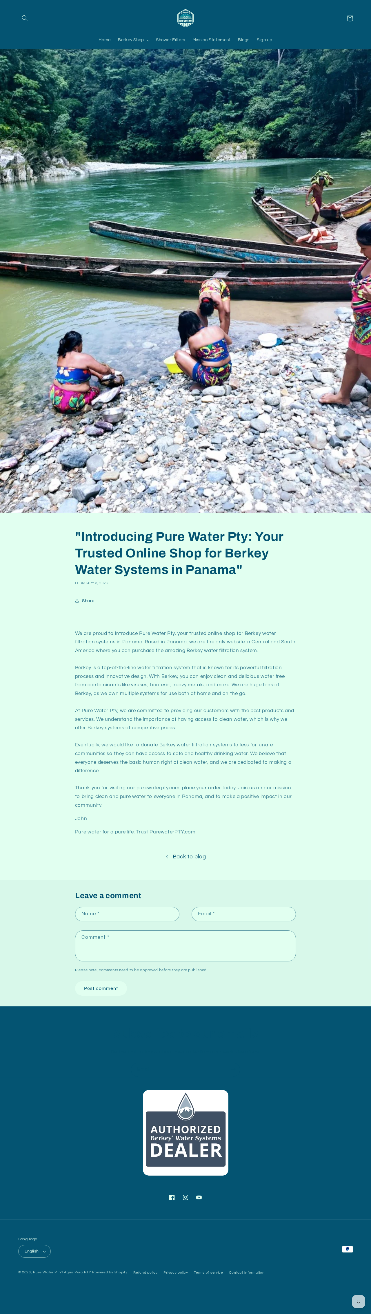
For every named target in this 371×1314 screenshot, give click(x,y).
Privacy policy (175, 1272)
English (32, 1251)
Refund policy (145, 1272)
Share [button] (88, 601)
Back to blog (189, 857)
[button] (25, 18)
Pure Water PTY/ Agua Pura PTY (62, 1272)
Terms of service (208, 1272)
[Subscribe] (233, 1070)
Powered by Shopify (109, 1272)
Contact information (246, 1272)
